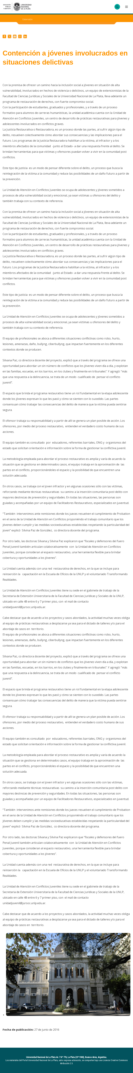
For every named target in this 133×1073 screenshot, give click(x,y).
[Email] (14, 36)
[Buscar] (117, 7)
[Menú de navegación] (126, 7)
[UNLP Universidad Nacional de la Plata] (17, 6)
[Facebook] (4, 36)
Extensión (28, 19)
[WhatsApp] (20, 36)
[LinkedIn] (25, 36)
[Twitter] (9, 36)
